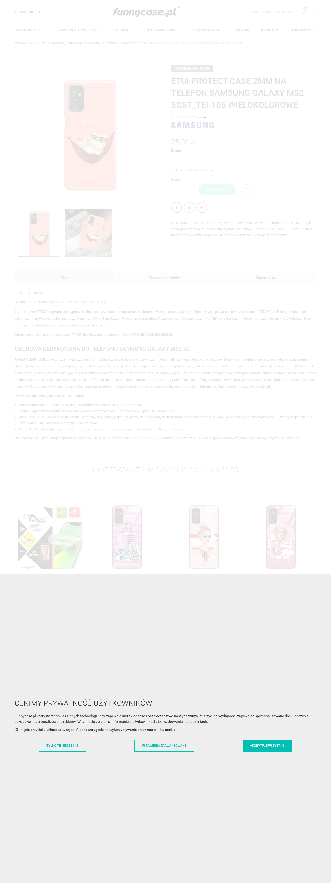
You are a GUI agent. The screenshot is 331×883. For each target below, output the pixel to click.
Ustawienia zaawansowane (164, 745)
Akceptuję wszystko (267, 745)
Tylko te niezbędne (62, 745)
